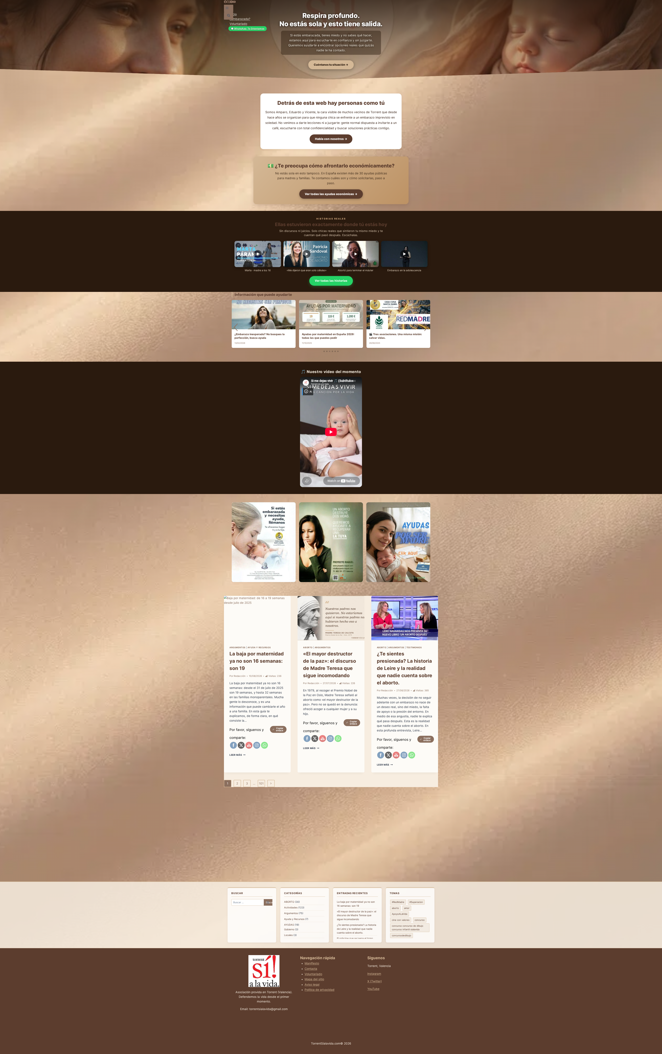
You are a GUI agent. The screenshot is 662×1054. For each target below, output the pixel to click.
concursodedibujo (401, 935)
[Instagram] (228, 2)
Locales (288, 935)
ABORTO (308, 647)
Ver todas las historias (331, 280)
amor (406, 908)
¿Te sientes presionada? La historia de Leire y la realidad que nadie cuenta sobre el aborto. (404, 668)
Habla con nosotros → (331, 139)
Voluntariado (238, 24)
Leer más (237, 754)
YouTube (373, 989)
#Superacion (416, 902)
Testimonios (414, 647)
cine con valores (400, 920)
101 (261, 783)
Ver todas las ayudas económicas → (331, 194)
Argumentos (237, 647)
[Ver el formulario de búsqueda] (228, 15)
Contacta (311, 968)
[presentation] (257, 618)
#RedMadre (398, 902)
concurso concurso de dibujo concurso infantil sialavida (407, 927)
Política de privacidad (319, 989)
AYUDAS (289, 924)
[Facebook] (225, 2)
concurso (420, 920)
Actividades (291, 907)
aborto (395, 908)
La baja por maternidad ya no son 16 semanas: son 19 (256, 661)
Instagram (374, 973)
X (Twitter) (374, 981)
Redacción (239, 676)
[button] (324, 351)
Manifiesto (312, 963)
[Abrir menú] (227, 8)
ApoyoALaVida (399, 914)
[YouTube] (231, 2)
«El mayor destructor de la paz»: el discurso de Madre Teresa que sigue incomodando (356, 915)
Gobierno (289, 929)
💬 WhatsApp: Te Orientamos (247, 28)
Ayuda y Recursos (259, 647)
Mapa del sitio (314, 979)
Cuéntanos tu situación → (331, 64)
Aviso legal (312, 984)
